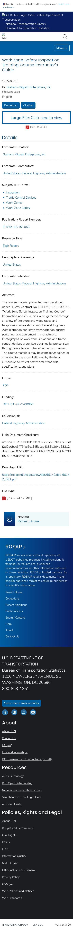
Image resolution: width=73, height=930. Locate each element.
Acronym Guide (12, 804)
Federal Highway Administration (23, 423)
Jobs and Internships (15, 752)
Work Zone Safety (18, 208)
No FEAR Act (10, 863)
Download (10, 105)
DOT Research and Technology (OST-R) (27, 759)
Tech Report (11, 246)
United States (12, 265)
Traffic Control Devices (21, 198)
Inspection (13, 192)
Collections (12, 599)
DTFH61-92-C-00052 (18, 404)
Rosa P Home (13, 592)
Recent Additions (16, 605)
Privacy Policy (11, 877)
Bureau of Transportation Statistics (27, 28)
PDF (5, 385)
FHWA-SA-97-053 (16, 227)
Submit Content (15, 618)
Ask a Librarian (11, 776)
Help (8, 624)
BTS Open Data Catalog (17, 783)
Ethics (6, 842)
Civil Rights (9, 835)
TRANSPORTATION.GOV (15, 924)
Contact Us (12, 636)
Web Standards (12, 898)
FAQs (5, 745)
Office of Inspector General (19, 870)
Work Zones (14, 203)
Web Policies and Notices (18, 891)
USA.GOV (38, 924)
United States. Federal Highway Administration (34, 173)
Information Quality (14, 856)
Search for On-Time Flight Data (21, 797)
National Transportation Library (22, 790)
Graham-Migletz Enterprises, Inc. (28, 87)
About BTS (9, 731)
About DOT (9, 821)
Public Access (14, 611)
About (9, 630)
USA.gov (7, 884)
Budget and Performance (17, 828)
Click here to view (36, 117)
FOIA (5, 849)
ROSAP (13, 547)
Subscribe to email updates (21, 703)
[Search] (65, 36)
